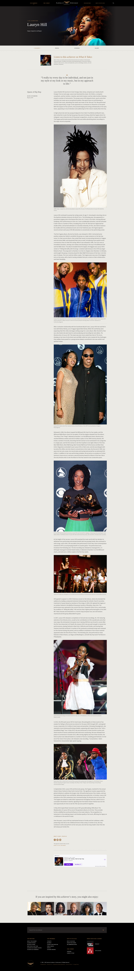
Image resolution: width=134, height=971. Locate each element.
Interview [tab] (76, 48)
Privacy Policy (69, 964)
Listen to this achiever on (73, 57)
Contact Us (49, 964)
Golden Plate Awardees (33, 949)
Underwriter (43, 964)
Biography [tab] (37, 48)
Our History (87, 3)
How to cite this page (60, 845)
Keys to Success (100, 3)
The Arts (49, 941)
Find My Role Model (71, 942)
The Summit (46, 3)
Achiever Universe (51, 949)
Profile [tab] (57, 48)
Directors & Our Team (32, 946)
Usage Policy (76, 964)
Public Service (50, 946)
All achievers (33, 20)
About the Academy (32, 941)
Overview (69, 951)
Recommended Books (72, 944)
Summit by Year (70, 953)
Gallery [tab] (97, 48)
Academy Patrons (31, 942)
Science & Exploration (52, 944)
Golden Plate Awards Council (34, 947)
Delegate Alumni (31, 944)
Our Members (33, 3)
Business (49, 942)
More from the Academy (94, 938)
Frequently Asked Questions (59, 964)
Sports (49, 947)
